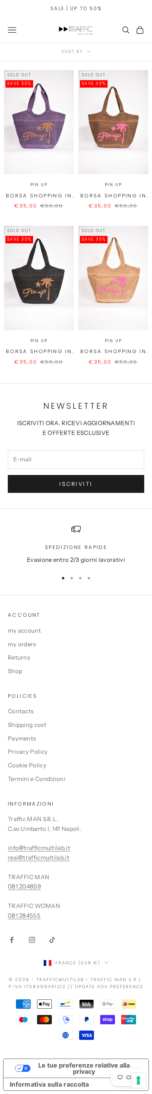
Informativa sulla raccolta (49, 1084)
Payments (22, 738)
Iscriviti (76, 483)
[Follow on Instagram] (32, 940)
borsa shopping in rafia (39, 196)
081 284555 (24, 915)
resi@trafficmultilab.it (38, 857)
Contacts (21, 711)
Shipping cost (27, 724)
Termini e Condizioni (36, 779)
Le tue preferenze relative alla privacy (84, 1068)
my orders (22, 644)
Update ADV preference (109, 986)
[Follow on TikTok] (52, 940)
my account (24, 630)
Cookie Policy (27, 765)
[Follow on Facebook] (12, 940)
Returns (19, 657)
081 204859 (24, 886)
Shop (15, 671)
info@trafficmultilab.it (39, 847)
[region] (76, 544)
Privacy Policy (28, 751)
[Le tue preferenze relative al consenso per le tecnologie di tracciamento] (138, 1080)
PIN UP (39, 185)
